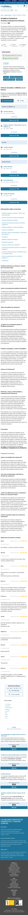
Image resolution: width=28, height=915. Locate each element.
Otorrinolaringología (15, 832)
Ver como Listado (8, 100)
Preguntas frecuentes (7, 242)
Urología (2, 834)
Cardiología (14, 829)
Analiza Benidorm (8, 180)
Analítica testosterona (20, 853)
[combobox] (7, 10)
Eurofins (4, 142)
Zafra (6, 716)
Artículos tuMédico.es (14, 874)
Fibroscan (25, 842)
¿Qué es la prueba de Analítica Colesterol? (13, 217)
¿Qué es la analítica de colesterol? (11, 245)
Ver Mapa (22, 100)
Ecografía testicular (4, 844)
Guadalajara (7, 705)
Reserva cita (14, 120)
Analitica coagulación (20, 855)
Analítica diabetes (12, 855)
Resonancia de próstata (5, 842)
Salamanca (7, 709)
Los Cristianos (8, 704)
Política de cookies (14, 886)
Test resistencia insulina (5, 852)
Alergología (3, 829)
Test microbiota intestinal (14, 852)
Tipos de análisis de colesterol (10, 220)
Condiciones (5, 260)
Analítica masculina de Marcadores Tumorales (13, 755)
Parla (6, 717)
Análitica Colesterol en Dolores (10, 239)
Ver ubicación (14, 116)
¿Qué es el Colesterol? (7, 230)
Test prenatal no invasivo (5, 840)
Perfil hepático (3, 853)
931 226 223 (15, 690)
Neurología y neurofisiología (6, 832)
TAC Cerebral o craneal (22, 840)
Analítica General (5, 774)
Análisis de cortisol (4, 857)
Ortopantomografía (13, 842)
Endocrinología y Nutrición (5, 831)
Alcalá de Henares (9, 707)
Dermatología (19, 829)
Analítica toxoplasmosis (10, 853)
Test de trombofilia (13, 840)
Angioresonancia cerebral (5, 845)
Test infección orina (23, 852)
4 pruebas (6, 63)
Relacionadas (14, 728)
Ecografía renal (11, 844)
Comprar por (14, 175)
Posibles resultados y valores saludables (12, 227)
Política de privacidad (14, 884)
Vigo (6, 712)
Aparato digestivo (8, 829)
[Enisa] (18, 903)
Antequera (7, 711)
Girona (6, 714)
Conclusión (5, 237)
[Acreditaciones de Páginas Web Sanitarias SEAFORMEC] (10, 903)
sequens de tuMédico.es (8, 106)
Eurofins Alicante (8, 147)
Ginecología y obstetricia (15, 831)
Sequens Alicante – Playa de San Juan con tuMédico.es (15, 125)
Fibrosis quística (20, 842)
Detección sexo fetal (18, 844)
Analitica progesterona (5, 855)
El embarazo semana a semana (14, 868)
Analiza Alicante (6, 161)
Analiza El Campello (8, 193)
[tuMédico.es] (6, 6)
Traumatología (21, 832)
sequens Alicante (8, 111)
